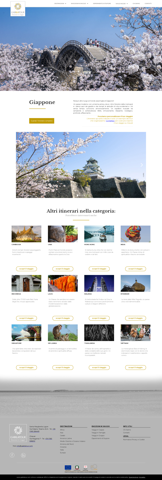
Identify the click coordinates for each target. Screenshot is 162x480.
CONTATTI (148, 3)
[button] (60, 3)
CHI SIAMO (136, 3)
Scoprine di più (133, 477)
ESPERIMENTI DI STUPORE (102, 3)
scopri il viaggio (26, 269)
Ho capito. (142, 477)
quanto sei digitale (0, 475)
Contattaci (110, 121)
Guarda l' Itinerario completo (42, 121)
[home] (19, 8)
